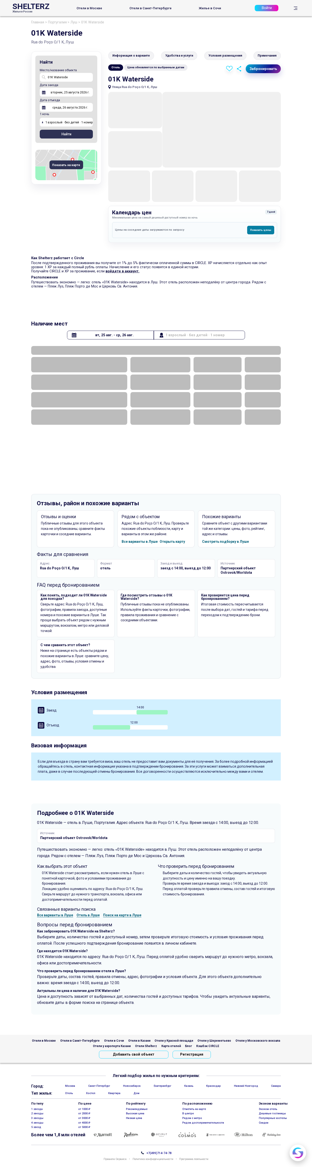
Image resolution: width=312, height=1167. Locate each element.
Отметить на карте (194, 1109)
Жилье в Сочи (210, 8)
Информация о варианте (131, 55)
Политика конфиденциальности (153, 1159)
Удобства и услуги (179, 55)
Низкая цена (134, 1118)
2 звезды (37, 1113)
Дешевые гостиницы (272, 1113)
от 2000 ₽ (84, 1113)
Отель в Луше (88, 915)
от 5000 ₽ (84, 1127)
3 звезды (37, 1118)
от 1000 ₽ (84, 1109)
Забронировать (263, 69)
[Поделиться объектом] (239, 68)
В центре (188, 1113)
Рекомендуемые (136, 1109)
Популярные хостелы (273, 1118)
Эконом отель (268, 1109)
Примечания (267, 55)
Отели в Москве (89, 8)
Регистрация (191, 1054)
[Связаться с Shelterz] (298, 1153)
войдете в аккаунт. (122, 271)
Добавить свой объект (133, 1054)
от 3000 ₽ (84, 1118)
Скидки (263, 1122)
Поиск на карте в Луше (122, 915)
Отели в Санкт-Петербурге (150, 8)
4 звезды (37, 1122)
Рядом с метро (192, 1118)
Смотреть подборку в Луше (225, 542)
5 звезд (36, 1127)
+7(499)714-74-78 (159, 1153)
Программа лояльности (193, 1159)
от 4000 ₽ (84, 1122)
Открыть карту (172, 541)
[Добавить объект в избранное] (229, 68)
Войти (267, 8)
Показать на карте (66, 165)
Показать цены (260, 230)
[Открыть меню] (296, 8)
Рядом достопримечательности (203, 1122)
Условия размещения (225, 55)
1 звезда (37, 1109)
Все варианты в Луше (140, 541)
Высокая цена (135, 1113)
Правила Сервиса (115, 1159)
